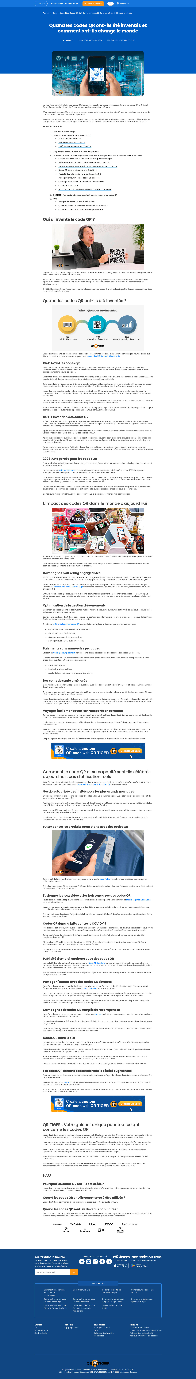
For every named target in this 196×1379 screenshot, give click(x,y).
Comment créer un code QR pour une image (55, 1300)
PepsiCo (67, 1082)
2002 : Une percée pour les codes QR (74, 146)
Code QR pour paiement (64, 653)
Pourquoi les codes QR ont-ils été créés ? (76, 201)
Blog (55, 13)
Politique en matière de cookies (144, 1336)
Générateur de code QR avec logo (67, 586)
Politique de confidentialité (141, 1333)
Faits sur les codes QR (69, 470)
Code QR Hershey (89, 988)
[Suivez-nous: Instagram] (95, 1261)
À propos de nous (102, 1327)
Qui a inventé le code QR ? (64, 131)
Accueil (46, 13)
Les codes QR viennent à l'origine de (104, 356)
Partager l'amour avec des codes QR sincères (78, 178)
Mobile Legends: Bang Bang (138, 900)
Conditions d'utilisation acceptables (146, 1330)
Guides (38, 1324)
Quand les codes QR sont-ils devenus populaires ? (80, 209)
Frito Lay (98, 1014)
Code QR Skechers (96, 963)
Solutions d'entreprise (104, 1333)
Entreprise (99, 1324)
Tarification (99, 1336)
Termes (134, 1324)
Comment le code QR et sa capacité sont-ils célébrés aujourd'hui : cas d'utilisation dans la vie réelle (97, 155)
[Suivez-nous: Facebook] (102, 1261)
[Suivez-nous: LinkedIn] (82, 1261)
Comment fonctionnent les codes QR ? (94, 784)
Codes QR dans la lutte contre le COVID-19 (77, 170)
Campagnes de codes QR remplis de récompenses (81, 181)
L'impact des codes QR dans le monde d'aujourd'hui (76, 151)
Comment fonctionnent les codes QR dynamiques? (54, 1293)
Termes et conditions (139, 1327)
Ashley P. (69, 40)
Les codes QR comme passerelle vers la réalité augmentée (84, 189)
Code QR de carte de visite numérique (111, 1291)
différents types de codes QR (66, 624)
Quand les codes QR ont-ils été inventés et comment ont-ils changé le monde (96, 13)
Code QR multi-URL (81, 1290)
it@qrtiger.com (71, 1327)
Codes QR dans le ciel (68, 185)
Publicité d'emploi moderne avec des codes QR (79, 174)
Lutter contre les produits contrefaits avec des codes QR (83, 162)
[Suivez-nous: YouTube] (88, 1261)
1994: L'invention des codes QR (71, 142)
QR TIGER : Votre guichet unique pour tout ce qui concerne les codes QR (85, 195)
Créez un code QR (94, 3)
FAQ (55, 199)
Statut (97, 1330)
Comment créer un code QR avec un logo (142, 1300)
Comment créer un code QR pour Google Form (113, 1300)
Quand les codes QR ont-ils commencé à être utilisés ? (83, 205)
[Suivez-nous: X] (109, 1261)
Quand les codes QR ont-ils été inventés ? (71, 135)
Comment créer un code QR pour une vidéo (84, 1300)
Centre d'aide (41, 1333)
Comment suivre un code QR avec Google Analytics (55, 1306)
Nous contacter (42, 1330)
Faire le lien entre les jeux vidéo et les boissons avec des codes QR (87, 166)
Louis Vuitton (105, 879)
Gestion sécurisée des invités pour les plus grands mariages (85, 158)
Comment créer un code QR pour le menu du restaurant (84, 1308)
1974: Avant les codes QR (69, 138)
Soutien (69, 1324)
